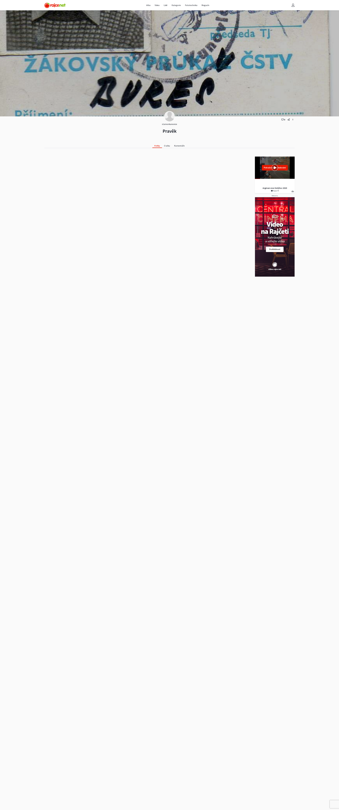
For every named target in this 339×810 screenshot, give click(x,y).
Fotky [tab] (157, 145)
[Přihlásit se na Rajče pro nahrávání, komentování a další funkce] (293, 5)
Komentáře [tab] (179, 145)
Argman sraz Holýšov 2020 (275, 188)
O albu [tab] (167, 145)
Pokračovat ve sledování (275, 168)
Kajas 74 (276, 191)
